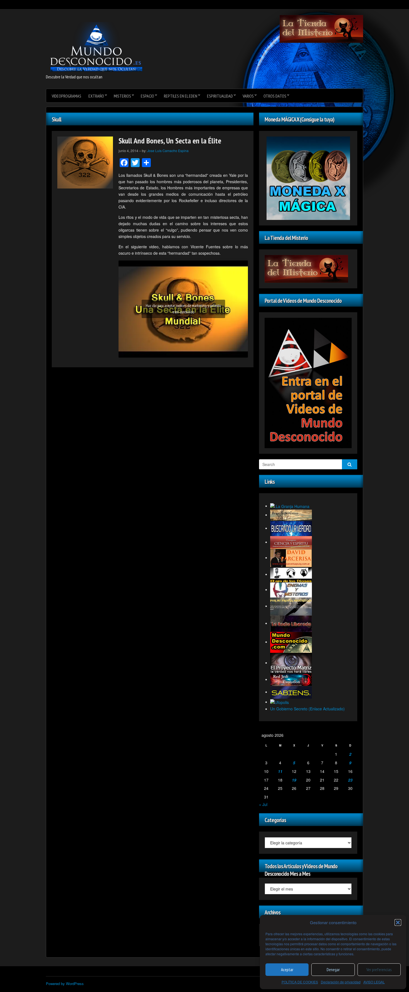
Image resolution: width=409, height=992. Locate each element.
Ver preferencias (378, 969)
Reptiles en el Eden (180, 96)
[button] (398, 922)
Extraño (96, 96)
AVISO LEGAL (374, 981)
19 (294, 780)
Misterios (122, 96)
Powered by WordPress (65, 983)
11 (280, 771)
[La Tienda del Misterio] (321, 28)
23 (350, 780)
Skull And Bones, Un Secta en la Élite (170, 140)
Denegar (333, 969)
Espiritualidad (220, 96)
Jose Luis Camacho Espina (168, 150)
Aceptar (287, 969)
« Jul (263, 804)
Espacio (147, 96)
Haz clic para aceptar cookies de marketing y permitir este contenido (183, 308)
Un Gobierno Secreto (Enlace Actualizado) (307, 708)
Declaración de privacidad (341, 981)
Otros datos (274, 96)
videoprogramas (66, 96)
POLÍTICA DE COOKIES (300, 981)
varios (248, 96)
